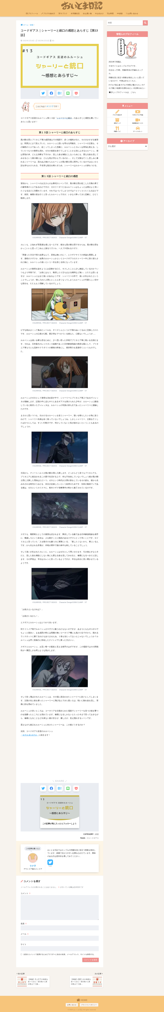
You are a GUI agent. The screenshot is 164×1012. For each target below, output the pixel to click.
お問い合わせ (133, 13)
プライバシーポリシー (89, 1005)
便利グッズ (117, 123)
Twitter (50, 866)
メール (25, 934)
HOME (83, 1000)
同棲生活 (76, 13)
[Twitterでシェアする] (43, 93)
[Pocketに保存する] (76, 93)
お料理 (111, 13)
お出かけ (100, 13)
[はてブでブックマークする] (60, 93)
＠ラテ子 (50, 106)
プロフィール (33, 13)
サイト (23, 944)
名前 (24, 924)
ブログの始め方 (49, 13)
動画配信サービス (137, 123)
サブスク (64, 13)
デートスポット (137, 131)
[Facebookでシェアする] (51, 93)
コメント (26, 893)
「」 (30, 735)
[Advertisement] (60, 755)
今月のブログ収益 (137, 115)
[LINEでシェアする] (68, 93)
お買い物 (88, 13)
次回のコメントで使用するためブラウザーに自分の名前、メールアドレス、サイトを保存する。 (59, 954)
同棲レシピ (117, 131)
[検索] (145, 22)
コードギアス (93, 838)
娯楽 (121, 13)
